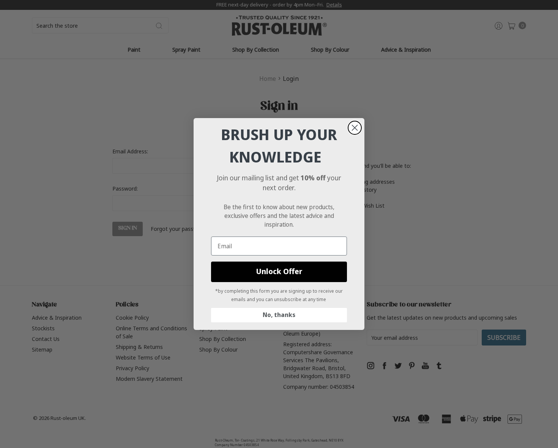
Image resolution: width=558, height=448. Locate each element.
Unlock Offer (279, 271)
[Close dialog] (354, 127)
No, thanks (279, 315)
